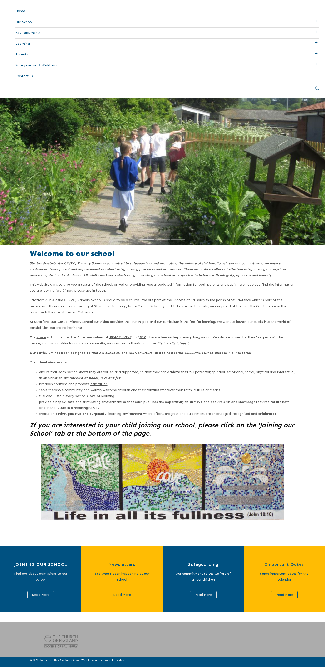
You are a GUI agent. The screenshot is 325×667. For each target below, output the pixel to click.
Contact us (24, 76)
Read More (40, 595)
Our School (24, 22)
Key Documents (27, 33)
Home (20, 11)
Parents (21, 54)
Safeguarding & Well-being (37, 65)
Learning (22, 44)
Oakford (120, 660)
